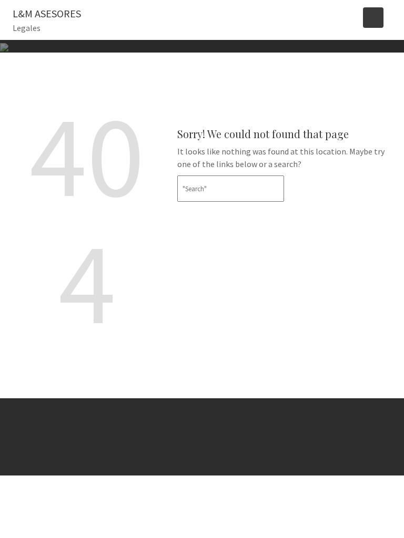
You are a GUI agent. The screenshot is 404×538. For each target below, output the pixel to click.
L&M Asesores (47, 13)
